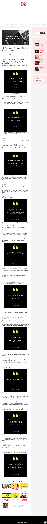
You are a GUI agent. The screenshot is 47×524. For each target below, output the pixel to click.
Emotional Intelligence (30, 24)
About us (23, 517)
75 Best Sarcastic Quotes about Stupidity (24, 490)
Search (36, 30)
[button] (45, 522)
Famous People (10, 24)
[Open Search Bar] (44, 24)
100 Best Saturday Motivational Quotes (8, 511)
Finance (3, 24)
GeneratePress (28, 522)
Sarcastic (22, 24)
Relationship (39, 24)
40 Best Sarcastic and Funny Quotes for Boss (15, 489)
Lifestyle (16, 24)
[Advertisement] (23, 16)
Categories (37, 78)
